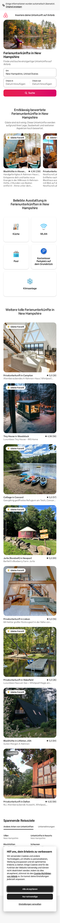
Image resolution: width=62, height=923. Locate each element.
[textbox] (17, 84)
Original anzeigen (14, 6)
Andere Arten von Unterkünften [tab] (18, 826)
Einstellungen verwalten (30, 904)
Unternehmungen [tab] (46, 826)
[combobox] (30, 74)
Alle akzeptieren (29, 889)
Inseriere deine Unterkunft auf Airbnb (35, 15)
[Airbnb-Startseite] (5, 15)
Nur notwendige (30, 896)
